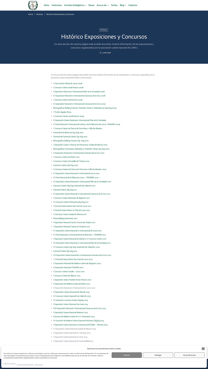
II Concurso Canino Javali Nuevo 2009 (68, 116)
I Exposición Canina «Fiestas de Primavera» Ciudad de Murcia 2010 (80, 145)
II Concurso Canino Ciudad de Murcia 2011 (70, 214)
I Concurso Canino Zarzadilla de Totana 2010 (71, 161)
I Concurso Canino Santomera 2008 (67, 100)
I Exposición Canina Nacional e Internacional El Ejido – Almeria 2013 (80, 325)
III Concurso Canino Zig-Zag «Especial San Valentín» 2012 (76, 247)
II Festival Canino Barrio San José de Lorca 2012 (72, 259)
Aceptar (127, 355)
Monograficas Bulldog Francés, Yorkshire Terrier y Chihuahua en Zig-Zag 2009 (84, 108)
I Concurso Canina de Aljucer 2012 (66, 275)
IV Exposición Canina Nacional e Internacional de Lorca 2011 (77, 230)
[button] (203, 348)
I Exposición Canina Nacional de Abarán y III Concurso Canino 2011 (79, 239)
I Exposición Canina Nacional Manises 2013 (70, 312)
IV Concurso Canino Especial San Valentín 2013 (72, 296)
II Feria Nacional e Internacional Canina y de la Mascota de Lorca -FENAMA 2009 (86, 124)
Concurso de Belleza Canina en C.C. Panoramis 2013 (73, 316)
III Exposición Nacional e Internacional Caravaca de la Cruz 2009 (79, 104)
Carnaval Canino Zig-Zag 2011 (65, 190)
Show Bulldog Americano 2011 (65, 218)
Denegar (158, 355)
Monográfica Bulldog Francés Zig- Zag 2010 (71, 141)
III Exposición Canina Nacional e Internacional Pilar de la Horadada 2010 (82, 181)
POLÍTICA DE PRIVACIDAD (25, 365)
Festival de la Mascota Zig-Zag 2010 (68, 132)
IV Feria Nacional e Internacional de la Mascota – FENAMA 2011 (79, 235)
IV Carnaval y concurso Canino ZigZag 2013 (70, 300)
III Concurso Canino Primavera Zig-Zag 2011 (71, 202)
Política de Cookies (10, 363)
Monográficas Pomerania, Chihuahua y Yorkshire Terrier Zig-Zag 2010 (81, 149)
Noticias (39, 14)
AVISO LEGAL (38, 365)
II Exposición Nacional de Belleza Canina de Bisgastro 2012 (77, 263)
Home (30, 14)
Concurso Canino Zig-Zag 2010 (65, 165)
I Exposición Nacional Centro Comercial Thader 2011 (74, 222)
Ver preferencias (189, 355)
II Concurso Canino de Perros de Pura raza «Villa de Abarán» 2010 (79, 169)
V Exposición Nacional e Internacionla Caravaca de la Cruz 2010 (78, 153)
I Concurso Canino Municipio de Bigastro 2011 (71, 198)
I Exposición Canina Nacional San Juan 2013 (70, 304)
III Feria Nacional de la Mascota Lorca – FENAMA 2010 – (76, 177)
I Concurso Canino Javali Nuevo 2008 (68, 87)
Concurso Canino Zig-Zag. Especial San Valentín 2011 (74, 185)
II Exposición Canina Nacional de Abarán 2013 (71, 292)
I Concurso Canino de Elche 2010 (66, 157)
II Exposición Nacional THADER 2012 (68, 267)
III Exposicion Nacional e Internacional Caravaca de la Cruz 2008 (79, 96)
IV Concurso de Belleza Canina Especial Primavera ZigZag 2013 (78, 320)
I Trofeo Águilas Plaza (62, 112)
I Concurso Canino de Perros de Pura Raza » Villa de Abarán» (77, 128)
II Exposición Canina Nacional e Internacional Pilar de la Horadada (79, 120)
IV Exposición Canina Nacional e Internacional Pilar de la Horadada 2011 (81, 243)
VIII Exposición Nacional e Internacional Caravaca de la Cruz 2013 (79, 308)
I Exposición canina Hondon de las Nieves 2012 (72, 280)
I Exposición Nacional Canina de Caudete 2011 (71, 226)
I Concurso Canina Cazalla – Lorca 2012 (68, 271)
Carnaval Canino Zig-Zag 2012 (65, 251)
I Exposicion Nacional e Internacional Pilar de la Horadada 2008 (79, 91)
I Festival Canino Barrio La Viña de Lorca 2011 (71, 210)
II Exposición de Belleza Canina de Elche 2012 (71, 284)
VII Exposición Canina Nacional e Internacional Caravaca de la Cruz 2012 (82, 255)
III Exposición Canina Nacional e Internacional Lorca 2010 (76, 173)
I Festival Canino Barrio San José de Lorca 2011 (72, 206)
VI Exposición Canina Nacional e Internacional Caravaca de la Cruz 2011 (81, 194)
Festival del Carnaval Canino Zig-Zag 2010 (70, 136)
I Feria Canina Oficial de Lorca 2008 (67, 83)
